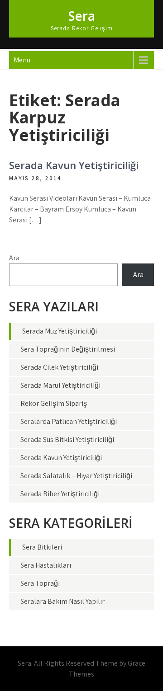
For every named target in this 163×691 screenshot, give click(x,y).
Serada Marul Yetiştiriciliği (60, 385)
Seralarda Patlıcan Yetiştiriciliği (68, 421)
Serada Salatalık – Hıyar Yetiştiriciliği (76, 475)
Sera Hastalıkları (45, 565)
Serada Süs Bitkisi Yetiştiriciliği (67, 439)
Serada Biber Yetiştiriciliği (60, 493)
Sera (81, 15)
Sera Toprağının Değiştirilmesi (67, 349)
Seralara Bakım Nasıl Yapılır (62, 601)
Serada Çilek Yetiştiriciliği (59, 367)
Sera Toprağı (40, 583)
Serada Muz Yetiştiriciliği (59, 331)
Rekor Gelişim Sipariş (53, 403)
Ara (14, 258)
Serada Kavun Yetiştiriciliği (74, 165)
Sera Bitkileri (42, 547)
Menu (22, 60)
